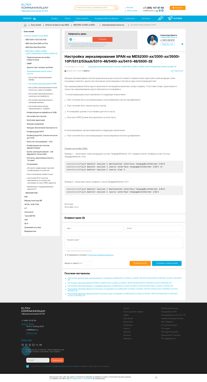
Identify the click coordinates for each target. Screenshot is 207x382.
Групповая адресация (36, 120)
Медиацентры (30, 231)
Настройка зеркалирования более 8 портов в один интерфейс (43, 89)
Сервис (126, 315)
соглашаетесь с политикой (81, 378)
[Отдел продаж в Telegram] (160, 10)
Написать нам (31, 333)
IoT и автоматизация (169, 325)
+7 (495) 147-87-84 (153, 8)
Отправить (167, 263)
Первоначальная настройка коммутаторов (38, 59)
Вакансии (127, 332)
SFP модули (165, 328)
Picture (90, 235)
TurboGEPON (29, 216)
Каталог (27, 18)
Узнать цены (26, 340)
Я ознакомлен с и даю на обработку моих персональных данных (70, 366)
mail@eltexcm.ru (32, 330)
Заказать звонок (27, 324)
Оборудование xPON (169, 312)
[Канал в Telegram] (26, 345)
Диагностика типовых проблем (40, 67)
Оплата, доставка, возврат (133, 312)
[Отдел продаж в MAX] (162, 10)
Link (87, 235)
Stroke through (75, 235)
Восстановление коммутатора (40, 174)
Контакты (127, 335)
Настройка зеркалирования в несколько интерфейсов (41, 95)
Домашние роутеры (32, 227)
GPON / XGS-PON (31, 204)
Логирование (32, 164)
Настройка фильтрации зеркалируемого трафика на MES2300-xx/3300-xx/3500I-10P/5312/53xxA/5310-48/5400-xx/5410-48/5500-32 (125, 279)
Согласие (74, 46)
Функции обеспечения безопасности (42, 128)
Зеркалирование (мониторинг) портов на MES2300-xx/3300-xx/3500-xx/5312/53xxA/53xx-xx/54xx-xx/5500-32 (132, 67)
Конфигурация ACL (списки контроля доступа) (42, 137)
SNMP (29, 64)
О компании (127, 325)
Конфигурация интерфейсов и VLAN (42, 112)
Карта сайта (128, 322)
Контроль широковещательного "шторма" (40, 159)
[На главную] (34, 8)
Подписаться (57, 360)
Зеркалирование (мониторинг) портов (39, 73)
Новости (126, 328)
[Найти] (115, 8)
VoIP (26, 220)
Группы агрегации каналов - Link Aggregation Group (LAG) (40, 153)
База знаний (29, 31)
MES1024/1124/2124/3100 (36, 40)
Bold (66, 235)
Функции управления (35, 124)
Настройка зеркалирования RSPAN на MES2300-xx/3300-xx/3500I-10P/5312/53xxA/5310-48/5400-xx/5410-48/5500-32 (120, 283)
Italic (69, 235)
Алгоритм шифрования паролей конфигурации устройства (40, 169)
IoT (25, 208)
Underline (72, 235)
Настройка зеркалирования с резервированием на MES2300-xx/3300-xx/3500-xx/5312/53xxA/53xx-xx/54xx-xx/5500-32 (120, 286)
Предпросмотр (140, 263)
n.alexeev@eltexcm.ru (168, 37)
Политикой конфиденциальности (92, 44)
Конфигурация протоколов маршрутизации (38, 147)
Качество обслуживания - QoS (39, 142)
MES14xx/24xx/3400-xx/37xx (37, 43)
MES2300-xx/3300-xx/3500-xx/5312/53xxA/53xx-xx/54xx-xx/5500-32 (41, 52)
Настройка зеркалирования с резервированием (41, 101)
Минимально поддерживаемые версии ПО (40, 188)
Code (84, 235)
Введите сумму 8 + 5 (73, 263)
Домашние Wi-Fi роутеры (171, 335)
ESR (26, 197)
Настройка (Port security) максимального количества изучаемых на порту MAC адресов (41, 180)
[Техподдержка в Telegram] (30, 345)
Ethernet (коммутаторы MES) (36, 36)
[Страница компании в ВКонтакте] (37, 345)
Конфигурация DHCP (35, 132)
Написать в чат (167, 44)
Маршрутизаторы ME (33, 201)
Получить (102, 39)
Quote (81, 235)
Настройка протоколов (36, 116)
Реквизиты (127, 338)
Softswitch (28, 212)
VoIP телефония (167, 322)
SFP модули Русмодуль (169, 332)
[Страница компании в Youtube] (40, 345)
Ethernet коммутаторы (169, 308)
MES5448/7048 (31, 193)
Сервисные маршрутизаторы (172, 318)
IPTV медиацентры (168, 338)
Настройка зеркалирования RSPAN (40, 79)
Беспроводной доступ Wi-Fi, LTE (173, 315)
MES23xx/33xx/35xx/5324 (36, 47)
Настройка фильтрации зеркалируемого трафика (39, 108)
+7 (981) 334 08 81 (167, 40)
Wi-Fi (26, 224)
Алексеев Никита (168, 35)
